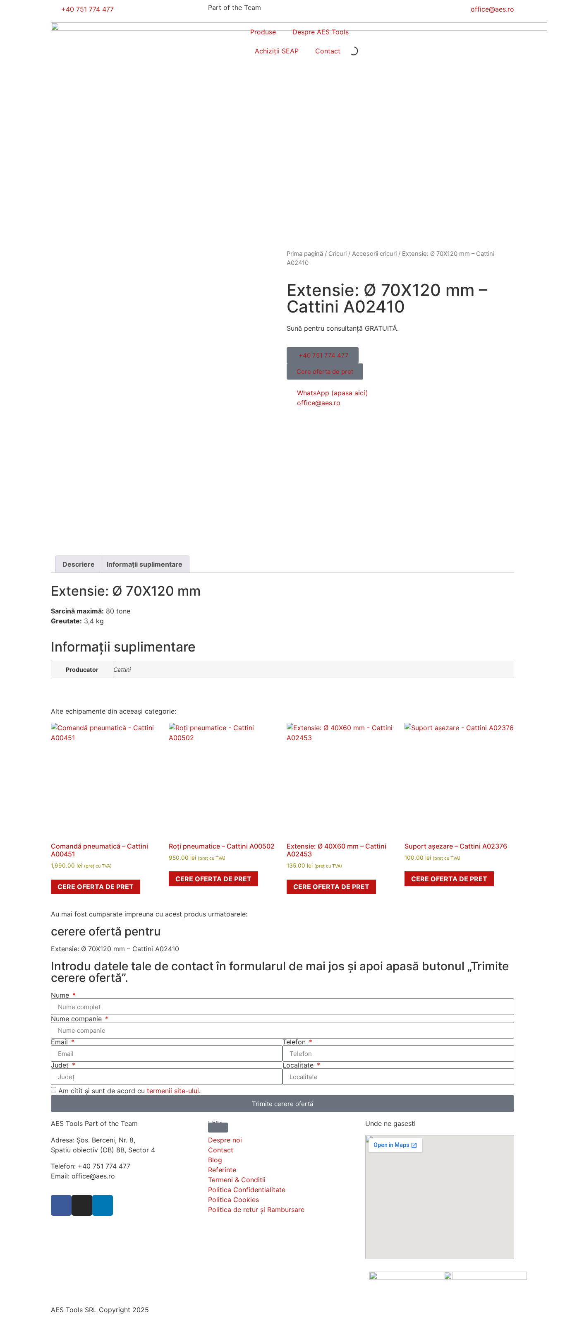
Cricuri (337, 253)
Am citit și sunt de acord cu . (129, 1091)
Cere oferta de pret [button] (95, 887)
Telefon (295, 1042)
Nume (61, 995)
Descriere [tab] (78, 564)
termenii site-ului (173, 1091)
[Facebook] (61, 1205)
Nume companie (77, 1018)
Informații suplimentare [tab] (144, 564)
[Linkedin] (102, 1205)
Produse (263, 32)
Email (60, 1042)
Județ (61, 1065)
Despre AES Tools (320, 32)
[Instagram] (82, 1205)
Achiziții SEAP (277, 51)
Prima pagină (305, 253)
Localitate (299, 1065)
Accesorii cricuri (374, 253)
